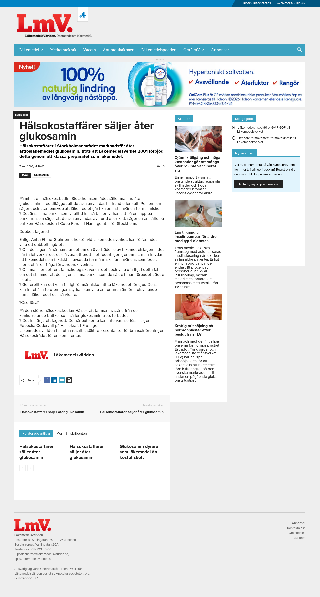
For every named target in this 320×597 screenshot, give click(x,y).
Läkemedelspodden (159, 50)
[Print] (69, 380)
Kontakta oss (296, 528)
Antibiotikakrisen (118, 50)
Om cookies (297, 533)
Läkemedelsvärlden (74, 355)
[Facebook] (47, 380)
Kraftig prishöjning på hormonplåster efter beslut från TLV (194, 330)
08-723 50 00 (42, 549)
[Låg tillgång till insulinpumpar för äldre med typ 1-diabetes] (198, 225)
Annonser (220, 50)
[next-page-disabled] (31, 468)
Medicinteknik (63, 50)
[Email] (62, 380)
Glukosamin (41, 175)
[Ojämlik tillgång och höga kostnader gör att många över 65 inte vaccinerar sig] (198, 150)
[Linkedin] (55, 380)
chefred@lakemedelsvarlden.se (46, 554)
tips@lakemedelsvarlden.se (33, 559)
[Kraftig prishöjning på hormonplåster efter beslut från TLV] (198, 319)
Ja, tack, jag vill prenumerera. (258, 184)
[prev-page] (23, 468)
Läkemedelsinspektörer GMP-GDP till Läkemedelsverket (263, 130)
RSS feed (299, 538)
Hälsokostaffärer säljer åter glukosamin (52, 412)
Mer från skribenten (71, 433)
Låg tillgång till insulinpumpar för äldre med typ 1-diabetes (196, 236)
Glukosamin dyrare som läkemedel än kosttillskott (139, 452)
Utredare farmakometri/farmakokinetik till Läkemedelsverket (266, 140)
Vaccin (90, 50)
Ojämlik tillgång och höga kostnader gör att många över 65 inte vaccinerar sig (197, 164)
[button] (300, 50)
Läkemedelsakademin (291, 3)
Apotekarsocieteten (256, 3)
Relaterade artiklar (36, 433)
